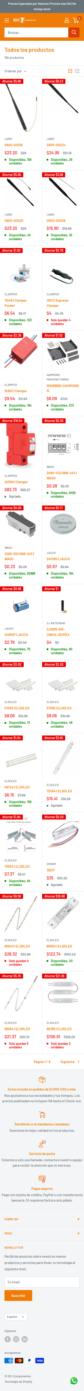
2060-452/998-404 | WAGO (62, 475)
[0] (76, 20)
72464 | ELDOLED (59, 791)
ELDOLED (10, 702)
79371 (50, 870)
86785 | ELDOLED (59, 1029)
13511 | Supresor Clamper (58, 302)
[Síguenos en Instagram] (16, 1339)
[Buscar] (74, 32)
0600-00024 (56, 145)
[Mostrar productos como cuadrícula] (70, 71)
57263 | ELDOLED (16, 708)
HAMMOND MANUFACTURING (58, 377)
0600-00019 (13, 145)
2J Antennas (56, 623)
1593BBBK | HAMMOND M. (63, 388)
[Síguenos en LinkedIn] (25, 1339)
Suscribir (18, 1295)
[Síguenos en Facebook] (7, 1339)
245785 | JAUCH (58, 559)
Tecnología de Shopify (18, 1381)
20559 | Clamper (16, 482)
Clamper (10, 294)
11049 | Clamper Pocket (15, 302)
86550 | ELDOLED (59, 946)
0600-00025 (13, 221)
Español (12, 1316)
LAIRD (8, 139)
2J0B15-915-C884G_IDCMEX (58, 631)
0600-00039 (56, 221)
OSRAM (51, 864)
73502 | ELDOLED (17, 866)
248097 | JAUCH (16, 635)
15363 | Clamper (15, 391)
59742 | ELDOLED (17, 787)
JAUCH (51, 553)
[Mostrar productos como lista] (77, 71)
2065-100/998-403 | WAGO (19, 556)
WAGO (50, 467)
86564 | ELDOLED (17, 1029)
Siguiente (67, 1062)
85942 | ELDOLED (17, 946)
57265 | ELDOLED (59, 708)
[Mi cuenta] (67, 20)
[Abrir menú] (6, 20)
